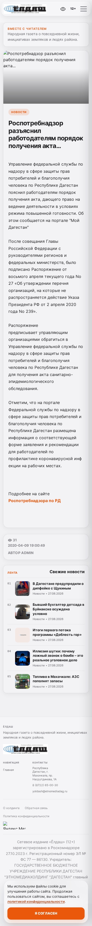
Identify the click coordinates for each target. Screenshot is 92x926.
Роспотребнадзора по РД (34, 500)
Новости (19, 112)
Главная (8, 770)
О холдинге (11, 808)
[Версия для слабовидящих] (63, 9)
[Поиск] (40, 9)
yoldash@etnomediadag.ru (49, 791)
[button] (83, 9)
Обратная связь (36, 808)
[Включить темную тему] (52, 9)
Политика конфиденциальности (26, 816)
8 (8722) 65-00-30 (45, 785)
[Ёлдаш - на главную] (25, 9)
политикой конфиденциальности (36, 902)
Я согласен (46, 913)
